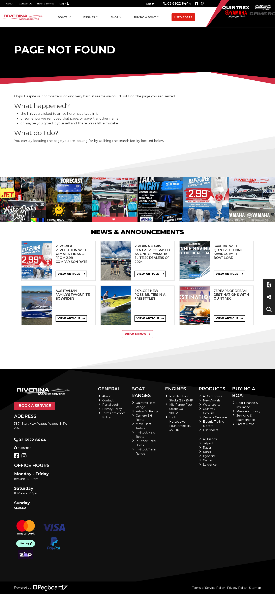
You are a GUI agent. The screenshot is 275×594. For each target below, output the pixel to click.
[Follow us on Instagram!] (25, 457)
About (9, 3)
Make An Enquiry (248, 411)
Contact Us (25, 3)
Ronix (207, 452)
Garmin (208, 460)
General (109, 389)
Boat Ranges (141, 392)
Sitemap (255, 588)
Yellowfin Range (147, 411)
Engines (175, 389)
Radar (207, 447)
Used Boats (183, 17)
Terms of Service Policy (208, 588)
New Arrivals (211, 400)
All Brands (210, 439)
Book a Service (45, 3)
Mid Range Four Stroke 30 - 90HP (180, 409)
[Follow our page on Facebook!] (196, 4)
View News (135, 334)
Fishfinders (210, 430)
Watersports (211, 404)
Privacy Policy (112, 409)
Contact (108, 400)
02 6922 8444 (179, 3)
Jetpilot (208, 443)
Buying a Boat (243, 392)
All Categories (212, 396)
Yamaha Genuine (215, 417)
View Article (69, 274)
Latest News (245, 424)
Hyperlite (209, 456)
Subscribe (24, 448)
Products (212, 389)
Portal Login (111, 404)
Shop (114, 17)
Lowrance (210, 464)
